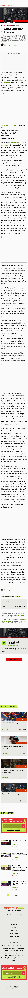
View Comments (14, 659)
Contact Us (14, 930)
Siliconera (7, 950)
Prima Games (20, 948)
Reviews (8, 25)
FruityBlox (14, 958)
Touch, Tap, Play (5, 958)
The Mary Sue (19, 955)
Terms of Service (10, 830)
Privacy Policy (17, 830)
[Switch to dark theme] (23, 5)
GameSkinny (18, 953)
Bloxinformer (22, 958)
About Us (14, 924)
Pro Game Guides (7, 946)
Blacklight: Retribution (9, 596)
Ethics (14, 927)
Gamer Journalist (9, 953)
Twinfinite (16, 946)
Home (2, 25)
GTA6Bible (13, 960)
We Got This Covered (17, 950)
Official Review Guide (12, 645)
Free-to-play (17, 596)
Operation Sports (9, 955)
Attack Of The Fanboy (9, 948)
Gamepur (22, 946)
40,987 (16, 895)
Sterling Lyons (7, 44)
